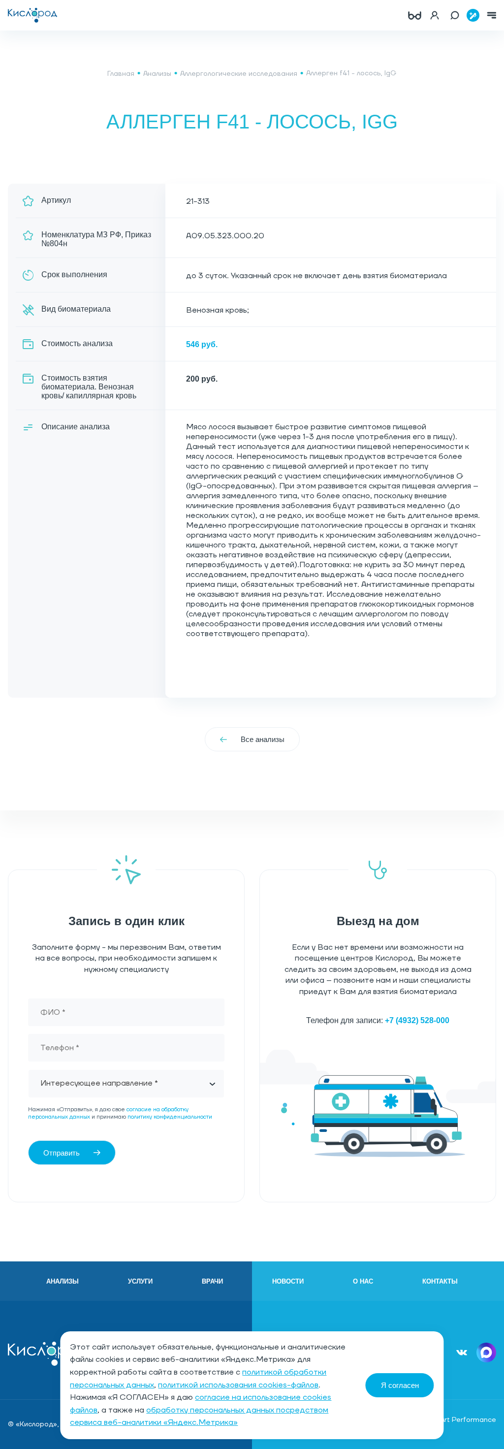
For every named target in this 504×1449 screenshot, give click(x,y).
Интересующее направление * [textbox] (99, 1083)
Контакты (440, 1281)
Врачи (212, 1281)
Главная (120, 73)
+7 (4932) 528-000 (417, 1020)
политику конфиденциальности (169, 1117)
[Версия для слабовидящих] (414, 15)
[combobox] (126, 1083)
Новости (288, 1281)
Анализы (157, 73)
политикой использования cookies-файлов (238, 1385)
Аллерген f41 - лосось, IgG (351, 73)
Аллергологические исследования (238, 73)
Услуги (140, 1281)
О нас (363, 1281)
